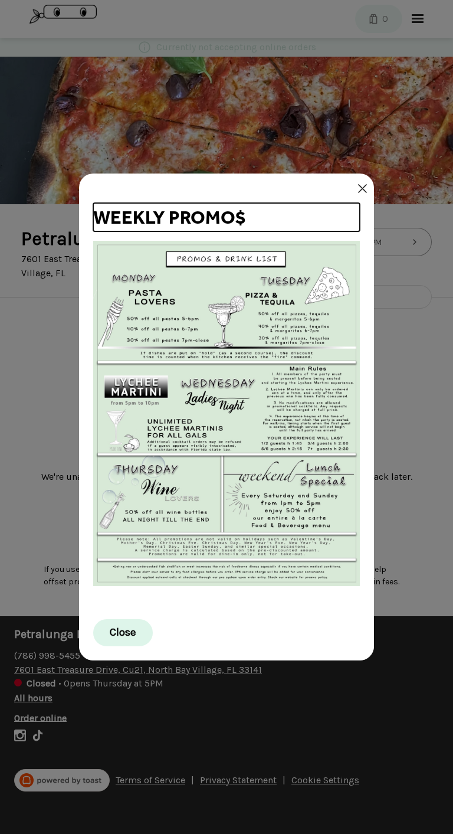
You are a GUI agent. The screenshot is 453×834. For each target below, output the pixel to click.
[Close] (362, 188)
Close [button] (123, 632)
